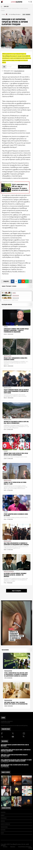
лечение (14, 286)
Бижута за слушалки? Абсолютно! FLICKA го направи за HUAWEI (16, 636)
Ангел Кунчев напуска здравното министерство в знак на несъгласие (15, 745)
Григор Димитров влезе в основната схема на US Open (16, 514)
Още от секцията (16, 591)
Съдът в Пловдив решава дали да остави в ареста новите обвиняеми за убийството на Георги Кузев (16, 391)
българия (8, 286)
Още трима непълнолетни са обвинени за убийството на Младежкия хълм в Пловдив (16, 543)
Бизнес (3, 821)
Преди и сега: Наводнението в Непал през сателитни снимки (15, 358)
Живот (2, 815)
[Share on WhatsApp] (27, 281)
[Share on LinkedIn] (19, 281)
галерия (3, 812)
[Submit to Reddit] (23, 281)
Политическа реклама (24, 846)
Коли (2, 832)
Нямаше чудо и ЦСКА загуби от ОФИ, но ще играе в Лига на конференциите (16, 454)
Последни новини (7, 304)
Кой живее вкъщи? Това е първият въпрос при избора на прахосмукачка (16, 703)
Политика (3, 818)
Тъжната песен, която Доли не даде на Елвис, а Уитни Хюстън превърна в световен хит (15, 750)
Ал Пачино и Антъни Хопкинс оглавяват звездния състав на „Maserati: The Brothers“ (15, 575)
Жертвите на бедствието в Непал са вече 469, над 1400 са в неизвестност (16, 422)
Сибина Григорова (5, 722)
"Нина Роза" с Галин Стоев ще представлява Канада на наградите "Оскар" (14, 755)
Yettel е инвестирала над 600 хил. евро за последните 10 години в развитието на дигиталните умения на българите (16, 674)
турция (3, 286)
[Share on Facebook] (12, 281)
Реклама (12, 846)
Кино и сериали (5, 824)
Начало (5, 846)
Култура (3, 830)
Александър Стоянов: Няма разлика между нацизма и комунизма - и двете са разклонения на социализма (16, 330)
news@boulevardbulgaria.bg (21, 725)
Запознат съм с (14, 72)
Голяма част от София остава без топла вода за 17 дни (15, 483)
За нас (3, 717)
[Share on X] (16, 281)
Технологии (4, 827)
